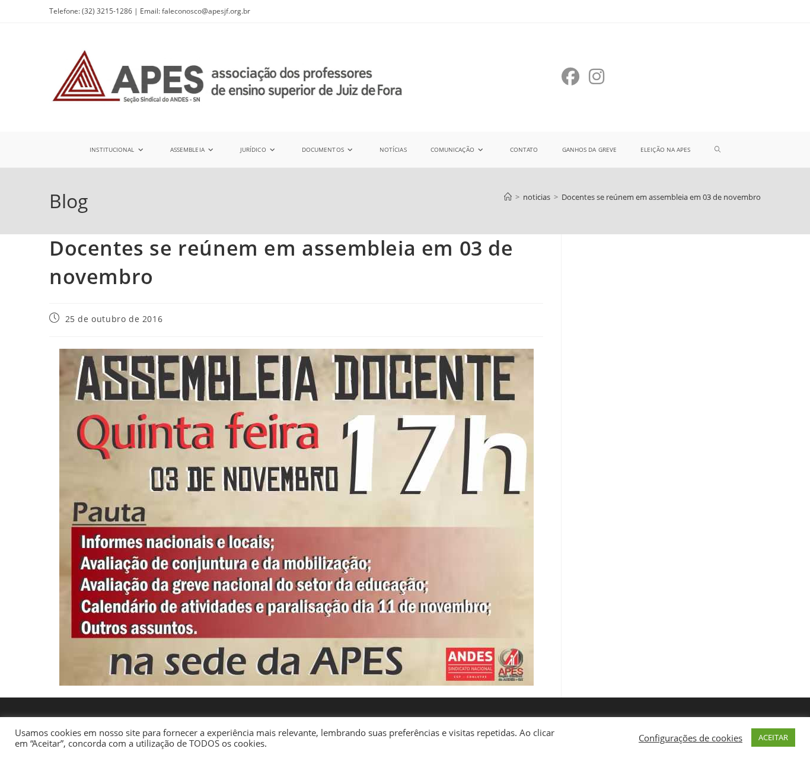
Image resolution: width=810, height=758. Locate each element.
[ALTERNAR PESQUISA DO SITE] (717, 149)
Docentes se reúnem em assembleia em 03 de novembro (661, 197)
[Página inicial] (508, 197)
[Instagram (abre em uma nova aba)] (596, 76)
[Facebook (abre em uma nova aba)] (570, 76)
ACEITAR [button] (773, 737)
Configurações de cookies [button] (690, 737)
